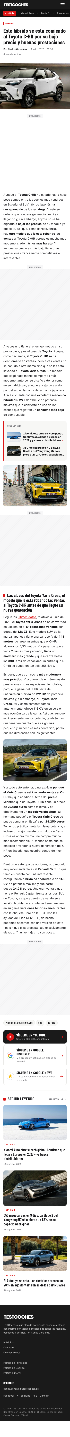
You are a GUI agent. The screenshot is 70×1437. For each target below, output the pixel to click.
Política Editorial (12, 1372)
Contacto (8, 1347)
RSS (35, 1395)
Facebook (8, 1395)
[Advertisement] (35, 152)
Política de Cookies (13, 1367)
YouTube (25, 1395)
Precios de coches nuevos (19, 1022)
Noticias (10, 23)
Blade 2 (45, 13)
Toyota (51, 1022)
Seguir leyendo (21, 1098)
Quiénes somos (11, 1352)
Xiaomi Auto (27, 13)
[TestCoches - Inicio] (16, 5)
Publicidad (9, 1342)
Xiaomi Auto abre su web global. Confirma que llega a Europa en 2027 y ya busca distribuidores (34, 1154)
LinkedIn (44, 1395)
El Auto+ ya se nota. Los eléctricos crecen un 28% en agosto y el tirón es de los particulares (34, 1282)
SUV (40, 1022)
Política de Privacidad (15, 1362)
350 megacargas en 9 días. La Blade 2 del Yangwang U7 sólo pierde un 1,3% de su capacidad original (31, 1219)
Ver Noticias (58, 1099)
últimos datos (27, 617)
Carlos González (17, 49)
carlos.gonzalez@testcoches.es (21, 1388)
